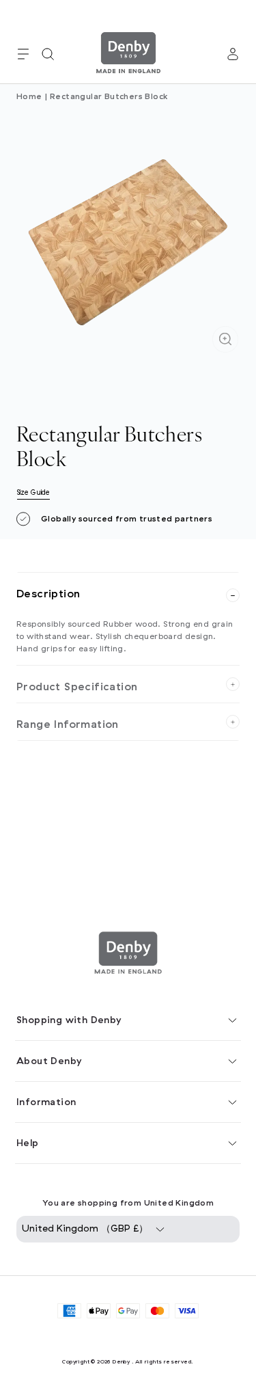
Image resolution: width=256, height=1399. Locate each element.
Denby (121, 1361)
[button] (23, 54)
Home (29, 96)
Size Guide (33, 492)
